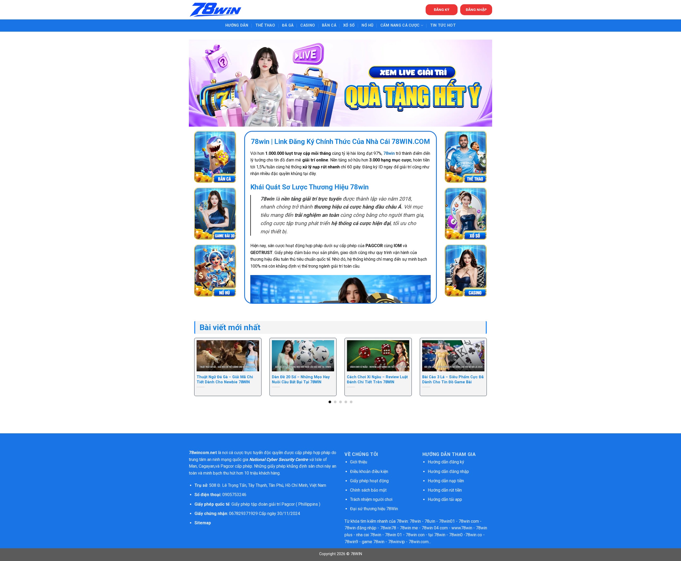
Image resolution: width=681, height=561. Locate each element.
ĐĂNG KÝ (441, 9)
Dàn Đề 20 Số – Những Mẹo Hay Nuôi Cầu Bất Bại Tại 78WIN (301, 379)
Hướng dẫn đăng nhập (448, 471)
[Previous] (203, 355)
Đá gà (287, 25)
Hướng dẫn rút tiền (445, 490)
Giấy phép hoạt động (369, 480)
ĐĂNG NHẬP (476, 9)
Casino (307, 25)
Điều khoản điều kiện (369, 471)
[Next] (478, 355)
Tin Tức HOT (443, 25)
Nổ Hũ (367, 25)
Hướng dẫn (236, 25)
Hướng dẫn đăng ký (446, 461)
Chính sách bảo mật (369, 490)
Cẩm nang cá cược (400, 25)
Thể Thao (265, 25)
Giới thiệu (358, 461)
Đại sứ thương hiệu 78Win (374, 508)
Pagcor (227, 466)
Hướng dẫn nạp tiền (446, 480)
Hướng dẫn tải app (445, 499)
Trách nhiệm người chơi (371, 499)
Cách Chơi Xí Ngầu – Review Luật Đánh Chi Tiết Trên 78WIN (377, 379)
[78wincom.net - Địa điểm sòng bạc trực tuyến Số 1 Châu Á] (215, 9)
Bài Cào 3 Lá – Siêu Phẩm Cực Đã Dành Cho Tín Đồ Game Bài (453, 379)
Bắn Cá (329, 25)
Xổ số (349, 25)
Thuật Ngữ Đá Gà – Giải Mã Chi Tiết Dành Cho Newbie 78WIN (225, 379)
